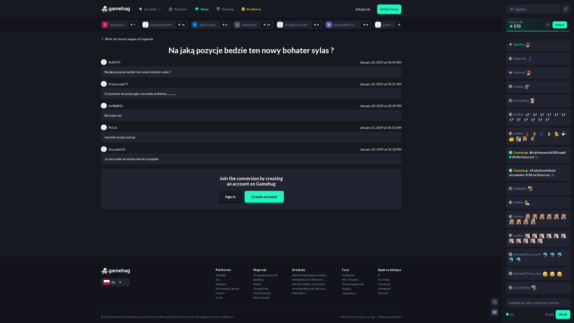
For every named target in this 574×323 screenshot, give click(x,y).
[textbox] (534, 302)
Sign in (230, 196)
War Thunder (350, 279)
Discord (383, 293)
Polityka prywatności (389, 317)
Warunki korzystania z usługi (358, 317)
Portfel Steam (262, 293)
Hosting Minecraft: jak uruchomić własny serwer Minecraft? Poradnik (310, 288)
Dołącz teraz (389, 9)
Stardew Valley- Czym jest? (308, 284)
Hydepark (348, 275)
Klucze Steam (261, 297)
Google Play (260, 288)
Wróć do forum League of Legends (129, 39)
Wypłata (221, 284)
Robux (257, 284)
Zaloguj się (362, 9)
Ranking (258, 279)
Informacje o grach (227, 288)
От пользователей (353, 284)
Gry (218, 279)
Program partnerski (265, 275)
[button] (150, 9)
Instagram (384, 288)
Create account (264, 196)
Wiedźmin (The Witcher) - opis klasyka (310, 279)
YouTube (383, 279)
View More (299, 293)
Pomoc (220, 293)
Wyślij (563, 314)
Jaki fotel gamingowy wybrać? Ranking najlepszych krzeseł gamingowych (310, 275)
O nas (219, 297)
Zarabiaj (221, 275)
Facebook (384, 284)
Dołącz (559, 24)
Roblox (346, 288)
